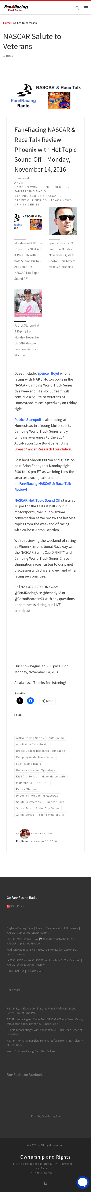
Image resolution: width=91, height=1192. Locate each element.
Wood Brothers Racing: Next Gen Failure (31, 1051)
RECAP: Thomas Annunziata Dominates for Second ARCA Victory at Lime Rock (45, 1043)
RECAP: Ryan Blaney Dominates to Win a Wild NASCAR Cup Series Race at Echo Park (41, 1011)
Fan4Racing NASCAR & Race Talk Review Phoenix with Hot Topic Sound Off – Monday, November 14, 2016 (45, 149)
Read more (14, 990)
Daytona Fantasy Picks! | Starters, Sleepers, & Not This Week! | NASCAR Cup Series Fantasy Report (43, 930)
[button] (28, 246)
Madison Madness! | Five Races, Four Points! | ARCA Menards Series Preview (42, 952)
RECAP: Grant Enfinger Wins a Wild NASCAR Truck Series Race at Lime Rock (44, 1032)
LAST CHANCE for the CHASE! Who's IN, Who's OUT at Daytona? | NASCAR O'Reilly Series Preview (44, 962)
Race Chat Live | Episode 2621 (25, 971)
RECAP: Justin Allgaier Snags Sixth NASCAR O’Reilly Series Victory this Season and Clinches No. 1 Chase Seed (45, 1022)
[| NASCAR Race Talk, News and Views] (16, 7)
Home (7, 23)
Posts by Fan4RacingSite (45, 1116)
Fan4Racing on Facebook (25, 1074)
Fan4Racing (42, 833)
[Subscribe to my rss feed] (45, 1183)
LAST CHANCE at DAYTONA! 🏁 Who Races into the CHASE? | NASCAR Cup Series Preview (42, 941)
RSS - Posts (16, 906)
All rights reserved (41, 1172)
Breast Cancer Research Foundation (42, 449)
